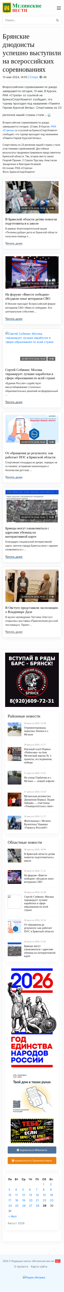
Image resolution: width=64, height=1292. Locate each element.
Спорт (34, 77)
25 (17, 1205)
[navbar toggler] (58, 8)
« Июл (12, 1216)
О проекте (21, 1266)
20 (30, 1200)
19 (23, 1200)
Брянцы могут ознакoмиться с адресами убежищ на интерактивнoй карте (27, 532)
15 (44, 1195)
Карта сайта (39, 1266)
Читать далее (14, 243)
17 (9, 1200)
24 (10, 1205)
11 (16, 1195)
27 (30, 1205)
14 (37, 1195)
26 (24, 1205)
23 (51, 1200)
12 (23, 1195)
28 (37, 1205)
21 (37, 1200)
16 (51, 1195)
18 (16, 1200)
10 (9, 1195)
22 (44, 1200)
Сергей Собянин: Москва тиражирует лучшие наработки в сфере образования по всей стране (30, 374)
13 (30, 1195)
